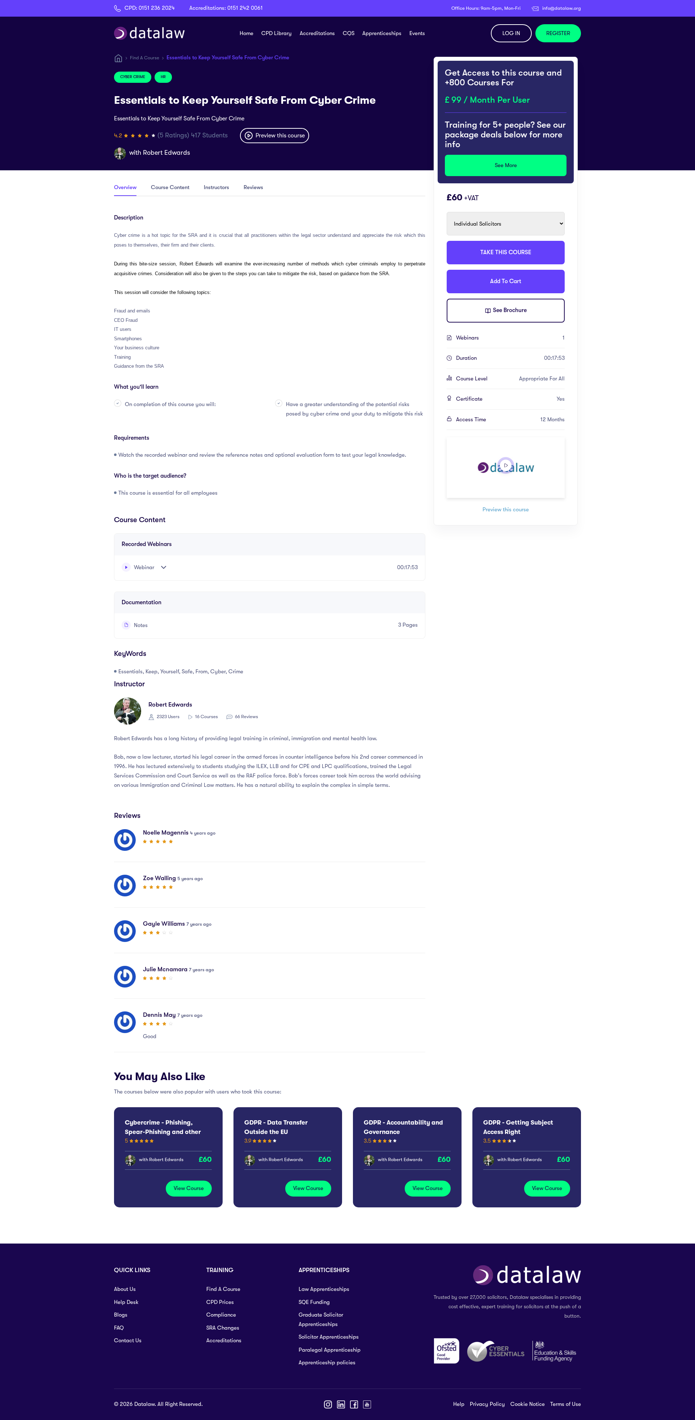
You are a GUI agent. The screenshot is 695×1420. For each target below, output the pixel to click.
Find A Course (144, 57)
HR (163, 76)
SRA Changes (222, 1328)
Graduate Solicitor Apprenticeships (321, 1319)
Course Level (510, 378)
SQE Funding (314, 1302)
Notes (140, 625)
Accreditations (317, 33)
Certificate (510, 399)
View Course (189, 1188)
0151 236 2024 (157, 8)
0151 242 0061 (245, 8)
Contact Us (128, 1340)
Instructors (216, 187)
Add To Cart (505, 281)
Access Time (510, 419)
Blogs (120, 1315)
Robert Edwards (166, 152)
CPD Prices (220, 1302)
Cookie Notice (527, 1404)
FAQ (119, 1328)
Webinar (143, 567)
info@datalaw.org (561, 8)
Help (458, 1404)
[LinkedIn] (341, 1404)
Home (246, 33)
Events (417, 33)
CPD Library (276, 33)
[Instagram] (328, 1404)
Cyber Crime (132, 76)
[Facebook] (354, 1404)
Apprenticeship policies (327, 1362)
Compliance (221, 1315)
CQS (348, 33)
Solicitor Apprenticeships (329, 1337)
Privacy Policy (487, 1404)
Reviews (253, 187)
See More (506, 165)
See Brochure (509, 310)
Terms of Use (565, 1404)
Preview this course (279, 135)
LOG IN (511, 33)
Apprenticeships (381, 33)
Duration (510, 358)
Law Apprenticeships (324, 1289)
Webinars (510, 337)
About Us (125, 1289)
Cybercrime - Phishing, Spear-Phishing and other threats (163, 1132)
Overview (125, 187)
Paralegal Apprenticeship (330, 1350)
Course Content (170, 187)
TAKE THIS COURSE (505, 252)
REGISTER (558, 33)
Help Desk (126, 1302)
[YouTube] (367, 1404)
